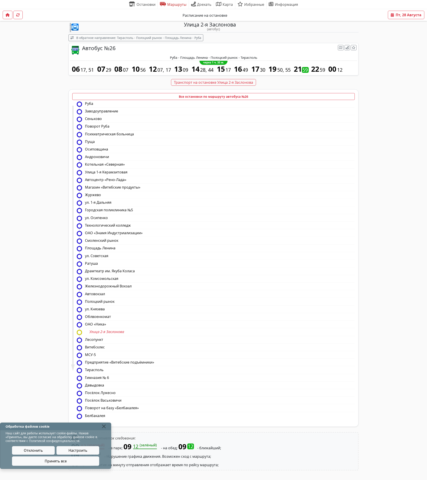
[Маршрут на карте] (341, 47)
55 (288, 70)
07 (125, 70)
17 (83, 70)
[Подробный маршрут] (347, 47)
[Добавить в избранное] (354, 47)
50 (280, 70)
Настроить (77, 450)
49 (245, 70)
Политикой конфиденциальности (54, 441)
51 (91, 70)
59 (305, 70)
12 (339, 70)
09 (185, 70)
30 (262, 70)
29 (108, 70)
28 (202, 70)
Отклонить (33, 450)
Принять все (56, 461)
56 (143, 70)
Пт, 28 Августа (408, 14)
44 (211, 70)
